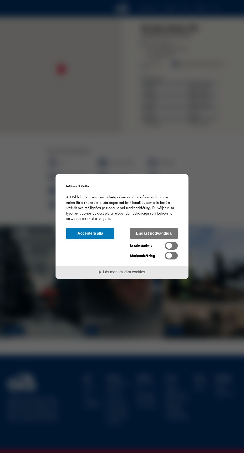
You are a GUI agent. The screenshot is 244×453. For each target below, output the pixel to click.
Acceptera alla (90, 233)
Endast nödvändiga (154, 233)
